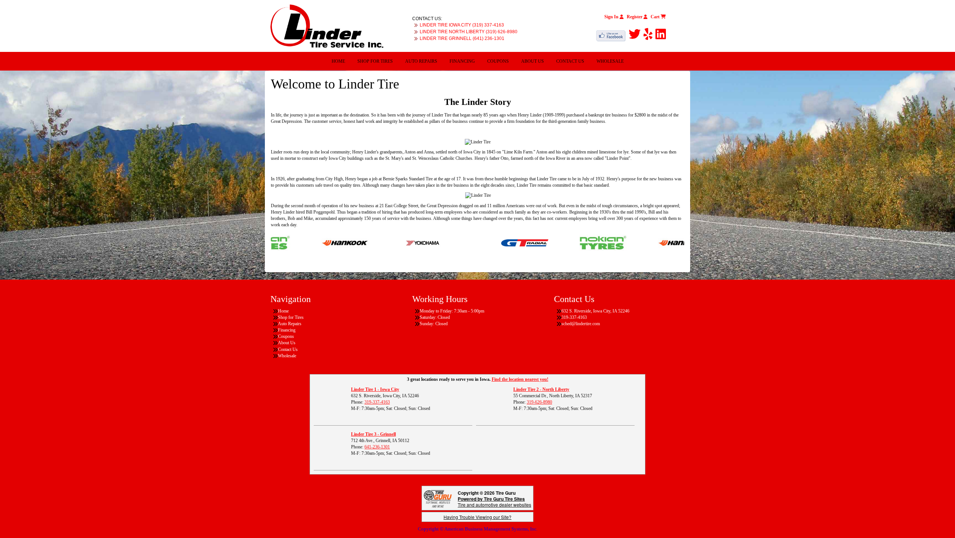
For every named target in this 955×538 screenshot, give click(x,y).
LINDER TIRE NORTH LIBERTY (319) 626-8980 (468, 31)
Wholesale (610, 61)
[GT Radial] (500, 242)
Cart (656, 16)
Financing (462, 61)
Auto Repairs (421, 61)
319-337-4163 (377, 402)
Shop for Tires (375, 61)
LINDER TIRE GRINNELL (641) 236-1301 (462, 38)
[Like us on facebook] (612, 34)
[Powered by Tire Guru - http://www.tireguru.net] (438, 498)
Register (635, 16)
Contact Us (570, 61)
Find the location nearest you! (520, 379)
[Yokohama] (399, 242)
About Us (532, 61)
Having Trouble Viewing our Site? (477, 517)
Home (338, 61)
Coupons (498, 61)
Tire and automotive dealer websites (494, 501)
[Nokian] (578, 242)
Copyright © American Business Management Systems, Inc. (478, 529)
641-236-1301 (377, 447)
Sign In (612, 16)
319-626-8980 (539, 402)
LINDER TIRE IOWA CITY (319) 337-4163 (462, 25)
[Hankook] (320, 242)
